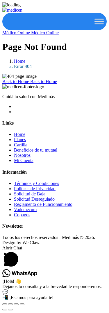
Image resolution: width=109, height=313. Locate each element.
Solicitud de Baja (29, 193)
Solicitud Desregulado (34, 199)
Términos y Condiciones (36, 183)
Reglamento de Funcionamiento (43, 204)
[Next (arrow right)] (10, 309)
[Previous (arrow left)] (4, 309)
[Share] (16, 304)
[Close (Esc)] (22, 304)
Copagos (22, 214)
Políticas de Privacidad (35, 188)
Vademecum (25, 209)
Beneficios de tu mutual (35, 149)
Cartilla (20, 144)
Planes (20, 139)
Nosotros (22, 155)
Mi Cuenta (23, 160)
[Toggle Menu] (99, 21)
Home (19, 61)
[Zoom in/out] (4, 304)
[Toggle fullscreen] (10, 304)
